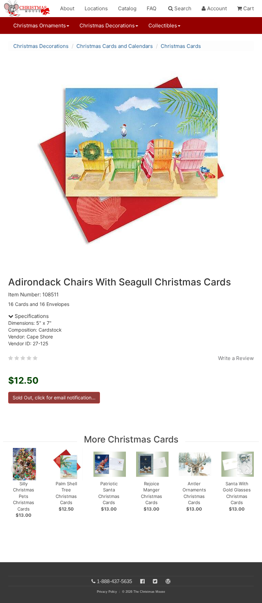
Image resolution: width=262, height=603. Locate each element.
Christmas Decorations (41, 46)
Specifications (31, 316)
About (67, 8)
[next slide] (247, 468)
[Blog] (168, 581)
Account (216, 8)
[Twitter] (155, 581)
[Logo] (29, 8)
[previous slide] (17, 468)
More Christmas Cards (131, 439)
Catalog (127, 8)
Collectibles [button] (162, 25)
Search (182, 8)
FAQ (151, 8)
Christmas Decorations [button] (107, 25)
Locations (96, 8)
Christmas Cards (181, 46)
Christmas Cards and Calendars (114, 46)
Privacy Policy (107, 591)
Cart (248, 8)
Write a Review (236, 358)
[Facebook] (142, 581)
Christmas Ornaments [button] (39, 25)
